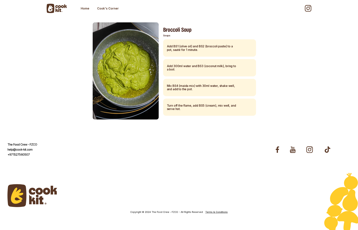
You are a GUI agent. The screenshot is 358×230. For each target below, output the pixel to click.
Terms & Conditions (216, 212)
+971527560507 (18, 154)
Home (85, 8)
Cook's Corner (108, 8)
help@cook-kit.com (19, 149)
